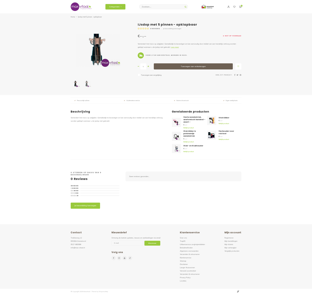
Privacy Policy (185, 277)
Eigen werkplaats (232, 100)
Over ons (183, 238)
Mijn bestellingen (230, 241)
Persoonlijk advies (83, 100)
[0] (240, 6)
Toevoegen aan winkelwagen (193, 66)
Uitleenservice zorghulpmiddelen (192, 244)
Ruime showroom (182, 100)
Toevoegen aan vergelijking (151, 75)
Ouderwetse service (133, 100)
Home (73, 17)
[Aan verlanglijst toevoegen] (238, 66)
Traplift (182, 241)
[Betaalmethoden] (238, 291)
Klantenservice (185, 258)
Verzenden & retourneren (190, 254)
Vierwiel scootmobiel (188, 271)
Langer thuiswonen (187, 267)
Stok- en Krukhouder (193, 146)
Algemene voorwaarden (189, 251)
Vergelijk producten (231, 251)
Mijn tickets (228, 244)
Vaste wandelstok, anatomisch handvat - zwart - (194, 119)
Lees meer (175, 47)
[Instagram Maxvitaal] (119, 258)
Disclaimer (184, 264)
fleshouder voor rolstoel (226, 132)
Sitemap (183, 261)
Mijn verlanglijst (230, 248)
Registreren (229, 238)
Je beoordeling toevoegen (172, 28)
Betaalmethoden (186, 248)
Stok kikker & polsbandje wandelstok (189, 133)
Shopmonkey (103, 291)
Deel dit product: (224, 75)
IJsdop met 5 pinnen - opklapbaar (90, 17)
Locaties (183, 281)
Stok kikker (224, 118)
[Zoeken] (185, 6)
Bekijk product (188, 128)
